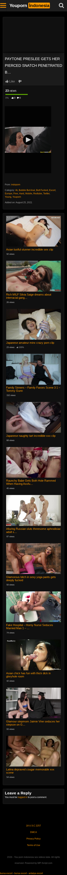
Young (8, 197)
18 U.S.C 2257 (33, 825)
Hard (21, 193)
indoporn (15, 184)
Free (15, 193)
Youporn (16, 197)
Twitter (46, 193)
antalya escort (36, 873)
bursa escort (6, 873)
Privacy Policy (33, 838)
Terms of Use (33, 845)
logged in (22, 797)
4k (16, 190)
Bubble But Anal (27, 190)
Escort (52, 190)
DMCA (33, 832)
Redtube (37, 193)
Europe (8, 193)
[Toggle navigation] (3, 5)
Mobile (28, 193)
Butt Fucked (42, 190)
